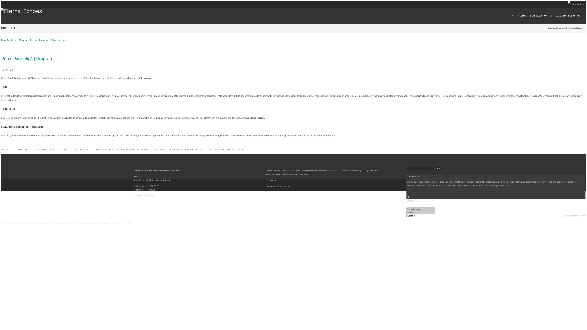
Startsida (551, 28)
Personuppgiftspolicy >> (497, 185)
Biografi (23, 40)
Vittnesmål (559, 28)
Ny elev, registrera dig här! (573, 215)
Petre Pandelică (570, 28)
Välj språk (578, 4)
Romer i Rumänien (39, 40)
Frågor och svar (59, 40)
